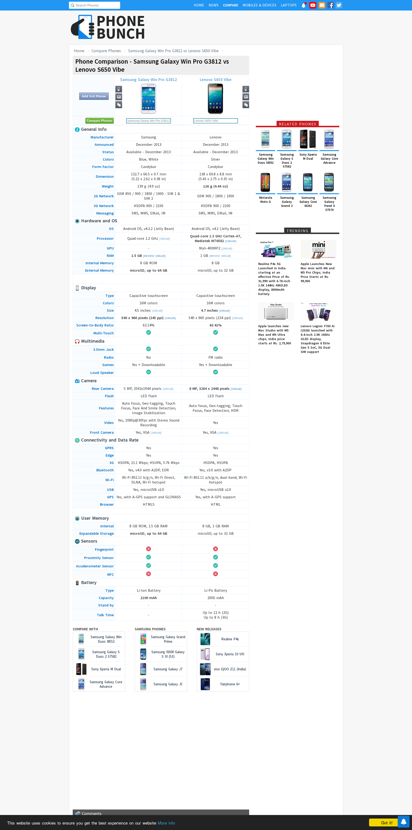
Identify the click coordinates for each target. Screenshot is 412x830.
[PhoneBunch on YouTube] (312, 6)
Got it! (387, 822)
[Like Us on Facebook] (330, 6)
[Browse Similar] (154, 256)
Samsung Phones (150, 628)
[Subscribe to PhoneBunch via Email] (322, 6)
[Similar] (164, 238)
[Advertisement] (256, 27)
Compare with (85, 628)
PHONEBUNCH (120, 27)
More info (166, 823)
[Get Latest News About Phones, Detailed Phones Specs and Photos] (82, 27)
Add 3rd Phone (94, 96)
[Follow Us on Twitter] (339, 6)
